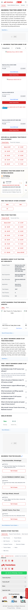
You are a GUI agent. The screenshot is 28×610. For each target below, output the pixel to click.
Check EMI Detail (14, 71)
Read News (18, 328)
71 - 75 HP (20, 164)
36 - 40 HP (7, 155)
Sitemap (18, 608)
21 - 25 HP (20, 147)
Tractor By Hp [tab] (5, 142)
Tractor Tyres (17, 541)
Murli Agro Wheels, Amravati (10, 493)
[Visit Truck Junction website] (14, 601)
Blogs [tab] (7, 307)
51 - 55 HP (20, 159)
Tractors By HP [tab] (5, 218)
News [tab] (3, 307)
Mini (21, 204)
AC (7, 208)
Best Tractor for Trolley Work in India (11, 325)
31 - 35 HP (20, 151)
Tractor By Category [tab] (15, 142)
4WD (7, 204)
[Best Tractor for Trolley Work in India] (12, 312)
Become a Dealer (20, 544)
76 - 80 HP (7, 248)
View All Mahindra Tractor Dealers (9, 525)
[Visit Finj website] (23, 597)
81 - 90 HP (20, 248)
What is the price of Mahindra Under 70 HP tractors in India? (12, 381)
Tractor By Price (6, 577)
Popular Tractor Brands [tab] (14, 534)
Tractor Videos (7, 547)
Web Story (6, 550)
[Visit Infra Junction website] (4, 601)
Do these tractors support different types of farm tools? (13, 386)
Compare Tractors (7, 544)
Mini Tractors (6, 541)
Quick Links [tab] (5, 534)
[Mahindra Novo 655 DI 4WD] (14, 52)
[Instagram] (5, 560)
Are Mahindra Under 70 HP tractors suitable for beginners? (11, 397)
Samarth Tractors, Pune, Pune (11, 510)
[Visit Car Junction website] (23, 601)
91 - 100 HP (7, 252)
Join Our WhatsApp (15, 573)
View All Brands (5, 429)
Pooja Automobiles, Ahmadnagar (11, 460)
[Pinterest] (12, 560)
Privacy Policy (11, 608)
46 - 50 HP (7, 159)
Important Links (6, 590)
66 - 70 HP (7, 244)
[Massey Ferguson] (19, 2)
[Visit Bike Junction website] (14, 597)
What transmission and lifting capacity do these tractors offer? (12, 392)
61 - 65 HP (20, 239)
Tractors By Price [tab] (15, 218)
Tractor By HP (5, 581)
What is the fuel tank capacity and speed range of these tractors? (12, 403)
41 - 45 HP (20, 155)
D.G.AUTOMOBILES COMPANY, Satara (13, 477)
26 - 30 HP (7, 151)
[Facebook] (2, 560)
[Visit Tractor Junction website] (4, 597)
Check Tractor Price (14, 74)
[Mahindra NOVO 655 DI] (14, 79)
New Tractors (6, 538)
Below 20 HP (7, 147)
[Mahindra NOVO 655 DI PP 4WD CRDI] (14, 107)
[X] (9, 560)
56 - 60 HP (7, 164)
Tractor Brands (17, 538)
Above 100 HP (20, 252)
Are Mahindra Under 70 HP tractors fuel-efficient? (12, 370)
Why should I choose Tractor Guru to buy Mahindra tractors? (13, 408)
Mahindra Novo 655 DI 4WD (9, 64)
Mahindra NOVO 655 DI (8, 92)
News (16, 547)
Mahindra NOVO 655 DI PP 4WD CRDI (11, 120)
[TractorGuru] (8, 2)
